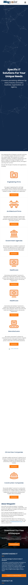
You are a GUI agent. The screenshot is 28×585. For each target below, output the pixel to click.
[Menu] (25, 2)
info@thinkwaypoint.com (16, 521)
